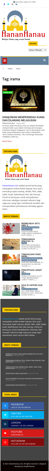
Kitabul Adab (7, 92)
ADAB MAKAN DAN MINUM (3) (16, 385)
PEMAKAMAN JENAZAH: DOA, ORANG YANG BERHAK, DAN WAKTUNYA (25, 361)
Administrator (8, 123)
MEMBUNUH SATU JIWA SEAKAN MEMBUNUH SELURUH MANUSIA (24, 354)
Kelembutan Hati (29, 260)
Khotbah (26, 274)
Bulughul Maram (29, 289)
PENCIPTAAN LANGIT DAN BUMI (16, 373)
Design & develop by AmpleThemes (30, 465)
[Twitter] (8, 4)
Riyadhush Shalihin (30, 227)
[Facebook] (4, 4)
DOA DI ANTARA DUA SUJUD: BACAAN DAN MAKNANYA (24, 378)
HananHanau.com (10, 319)
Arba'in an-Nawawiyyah (32, 258)
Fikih (24, 243)
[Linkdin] (16, 4)
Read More (7, 141)
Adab (5, 89)
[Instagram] (13, 4)
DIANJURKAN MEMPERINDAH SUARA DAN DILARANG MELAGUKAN (23, 118)
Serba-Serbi (27, 229)
